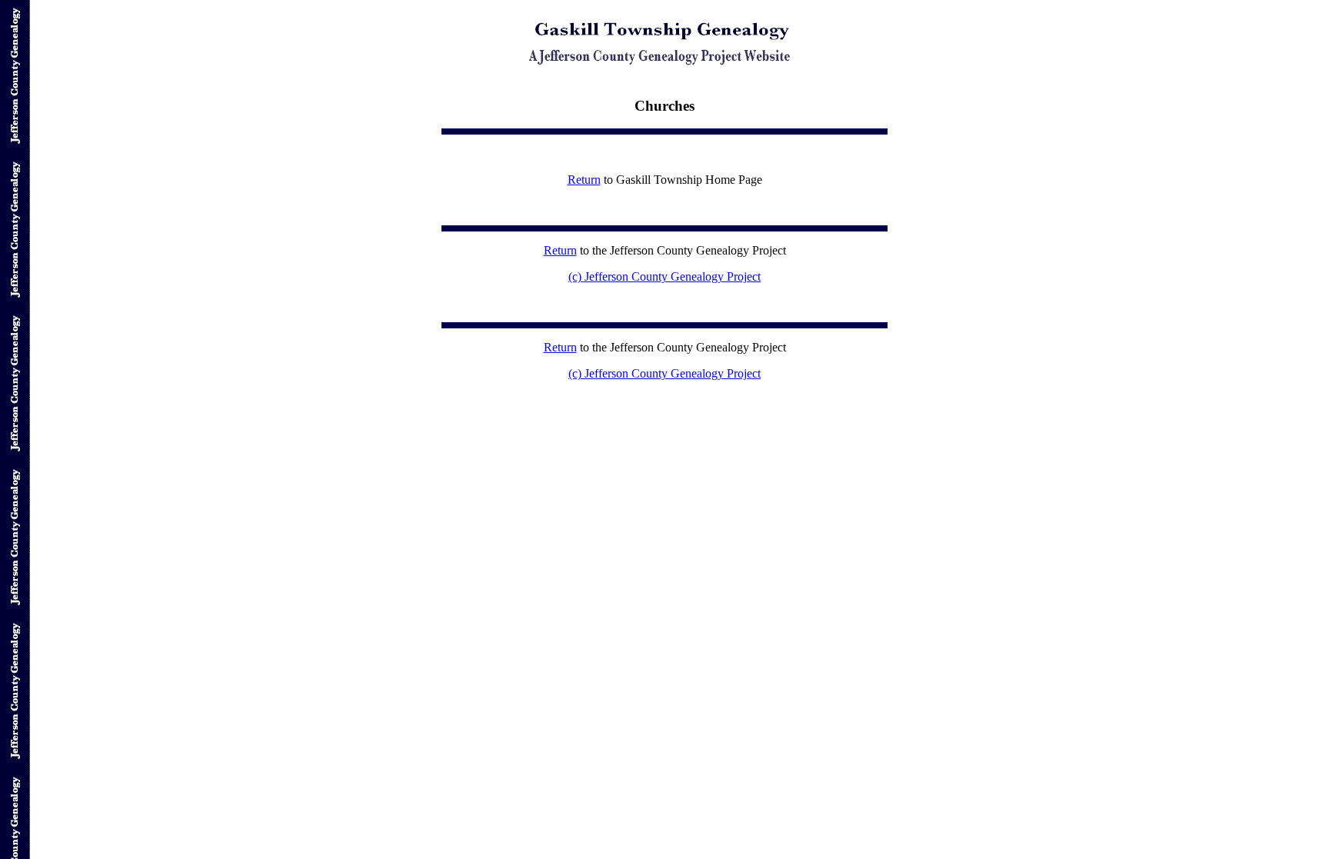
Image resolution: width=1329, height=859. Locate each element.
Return (584, 179)
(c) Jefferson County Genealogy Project (664, 276)
